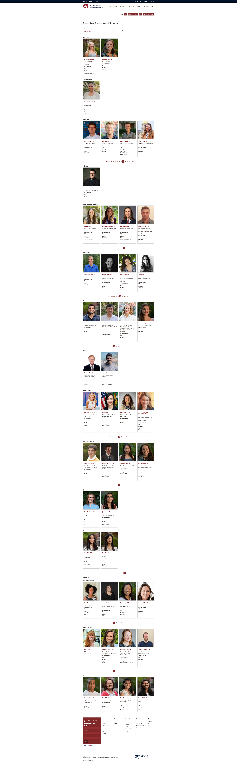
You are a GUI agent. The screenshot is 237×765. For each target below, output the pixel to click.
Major (140, 14)
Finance (120, 30)
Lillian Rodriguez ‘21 (144, 323)
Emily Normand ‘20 (125, 274)
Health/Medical (131, 30)
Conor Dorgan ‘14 (107, 373)
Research (122, 6)
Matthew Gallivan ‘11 (108, 463)
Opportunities (130, 6)
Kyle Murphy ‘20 (106, 141)
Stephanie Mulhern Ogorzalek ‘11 (143, 413)
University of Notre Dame (95, 756)
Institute (104, 721)
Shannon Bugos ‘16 (107, 649)
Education (111, 30)
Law (140, 30)
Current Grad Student (104, 30)
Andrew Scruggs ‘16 (143, 226)
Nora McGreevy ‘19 (89, 511)
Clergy (98, 30)
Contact (104, 723)
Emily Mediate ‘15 (125, 412)
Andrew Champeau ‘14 (108, 323)
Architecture (90, 30)
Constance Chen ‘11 (89, 101)
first (104, 161)
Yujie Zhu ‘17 (105, 553)
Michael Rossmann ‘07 (90, 188)
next (130, 161)
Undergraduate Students (128, 732)
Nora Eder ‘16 (106, 698)
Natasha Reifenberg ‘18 (108, 226)
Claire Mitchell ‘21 (143, 463)
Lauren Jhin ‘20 (124, 602)
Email (85, 735)
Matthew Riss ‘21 (124, 226)
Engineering (116, 30)
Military (143, 30)
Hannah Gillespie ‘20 (126, 323)
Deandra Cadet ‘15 (89, 602)
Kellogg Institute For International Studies (91, 757)
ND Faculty (138, 721)
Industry (135, 14)
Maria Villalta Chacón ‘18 (145, 698)
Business (95, 30)
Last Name (86, 730)
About (109, 6)
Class (145, 14)
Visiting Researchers (140, 723)
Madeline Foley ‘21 (107, 59)
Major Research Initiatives (128, 721)
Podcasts (150, 725)
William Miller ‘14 (89, 141)
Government (125, 30)
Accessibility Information (88, 760)
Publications (127, 724)
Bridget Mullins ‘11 (107, 274)
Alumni (115, 723)
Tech (90, 31)
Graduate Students (128, 728)
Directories (116, 721)
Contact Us (98, 759)
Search (152, 6)
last (133, 161)
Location (130, 14)
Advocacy (85, 30)
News (149, 723)
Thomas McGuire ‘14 (89, 274)
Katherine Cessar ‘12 (125, 649)
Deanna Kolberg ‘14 (143, 602)
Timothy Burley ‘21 (89, 698)
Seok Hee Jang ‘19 (125, 463)
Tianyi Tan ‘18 (88, 553)
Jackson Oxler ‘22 (125, 141)
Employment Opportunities (105, 730)
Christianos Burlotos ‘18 (90, 323)
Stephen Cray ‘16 (88, 373)
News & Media (146, 6)
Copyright (85, 756)
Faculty (126, 726)
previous (108, 161)
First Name (86, 725)
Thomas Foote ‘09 (89, 463)
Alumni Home (150, 14)
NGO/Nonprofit (148, 30)
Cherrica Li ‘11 (106, 412)
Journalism (137, 30)
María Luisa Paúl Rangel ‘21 (108, 512)
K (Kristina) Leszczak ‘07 (90, 412)
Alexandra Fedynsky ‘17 (108, 602)
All (125, 14)
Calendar (139, 6)
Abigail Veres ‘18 (142, 141)
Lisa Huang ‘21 (124, 698)
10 (128, 248)
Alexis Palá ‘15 (142, 274)
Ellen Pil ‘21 (87, 226)
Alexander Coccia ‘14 (144, 649)
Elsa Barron (87, 649)
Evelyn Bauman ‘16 (89, 59)
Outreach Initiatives (106, 725)
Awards (104, 727)
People (115, 6)
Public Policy (86, 31)
